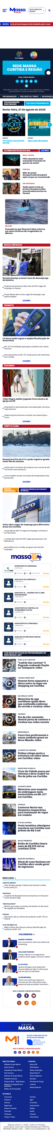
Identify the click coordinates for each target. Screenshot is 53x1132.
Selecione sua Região (36, 10)
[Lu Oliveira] (10, 968)
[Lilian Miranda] (10, 980)
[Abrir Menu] (5, 10)
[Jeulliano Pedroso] (10, 955)
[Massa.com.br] (18, 10)
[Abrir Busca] (49, 10)
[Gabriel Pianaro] (10, 942)
